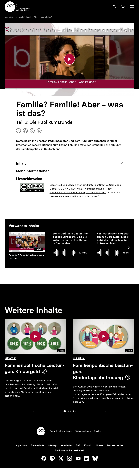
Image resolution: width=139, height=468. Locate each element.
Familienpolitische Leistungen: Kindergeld (34, 368)
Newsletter (66, 445)
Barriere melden (115, 445)
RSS (78, 445)
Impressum (21, 445)
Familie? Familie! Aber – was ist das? (35, 17)
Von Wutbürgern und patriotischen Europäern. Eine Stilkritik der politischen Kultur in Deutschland (70, 238)
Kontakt (88, 445)
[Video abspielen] (69, 59)
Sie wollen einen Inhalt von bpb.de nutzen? (74, 196)
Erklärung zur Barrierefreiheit (69, 450)
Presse (99, 445)
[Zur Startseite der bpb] (17, 11)
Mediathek (9, 17)
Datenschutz (37, 445)
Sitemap (52, 445)
